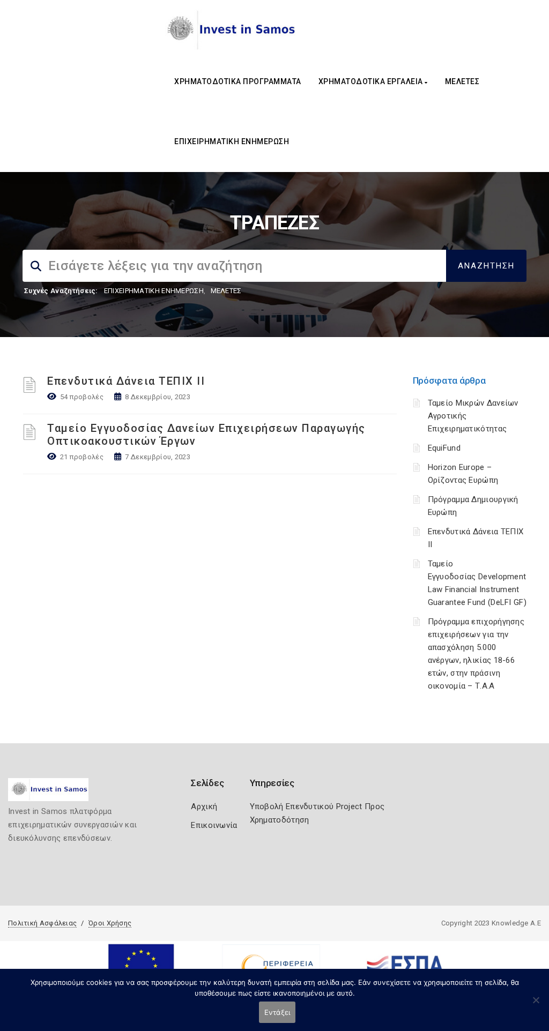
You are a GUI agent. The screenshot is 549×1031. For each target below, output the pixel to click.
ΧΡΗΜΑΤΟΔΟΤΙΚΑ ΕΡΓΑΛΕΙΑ (371, 81)
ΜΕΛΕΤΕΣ (462, 81)
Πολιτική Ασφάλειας (42, 923)
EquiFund (444, 448)
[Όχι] (535, 1005)
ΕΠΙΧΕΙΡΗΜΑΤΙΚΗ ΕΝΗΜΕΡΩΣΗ (231, 141)
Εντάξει (277, 1012)
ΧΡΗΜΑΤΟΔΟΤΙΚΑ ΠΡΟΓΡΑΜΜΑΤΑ (237, 81)
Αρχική (204, 806)
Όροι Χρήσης (109, 923)
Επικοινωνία (214, 825)
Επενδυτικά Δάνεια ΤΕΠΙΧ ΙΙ (126, 381)
